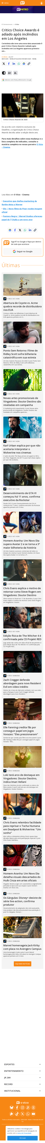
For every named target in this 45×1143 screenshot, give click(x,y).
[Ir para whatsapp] (28, 1114)
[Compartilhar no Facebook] (8, 63)
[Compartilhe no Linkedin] (13, 63)
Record (8, 1084)
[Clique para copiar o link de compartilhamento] (29, 63)
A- (15, 73)
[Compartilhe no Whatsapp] (18, 63)
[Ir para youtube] (33, 1114)
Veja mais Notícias (22, 964)
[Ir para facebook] (17, 1107)
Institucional (12, 1090)
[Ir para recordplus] (11, 1114)
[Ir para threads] (33, 1107)
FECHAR (22, 1138)
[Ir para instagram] (22, 1107)
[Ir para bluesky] (11, 1107)
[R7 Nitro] (22, 9)
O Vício (17, 24)
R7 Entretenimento (7, 24)
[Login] (41, 3)
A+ (9, 73)
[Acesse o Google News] (23, 63)
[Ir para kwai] (28, 1107)
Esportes (9, 1064)
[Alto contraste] (4, 73)
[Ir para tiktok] (17, 1114)
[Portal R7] (22, 3)
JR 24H (7, 1077)
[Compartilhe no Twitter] (3, 63)
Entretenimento (14, 1071)
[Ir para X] (22, 1114)
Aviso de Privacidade (24, 1133)
